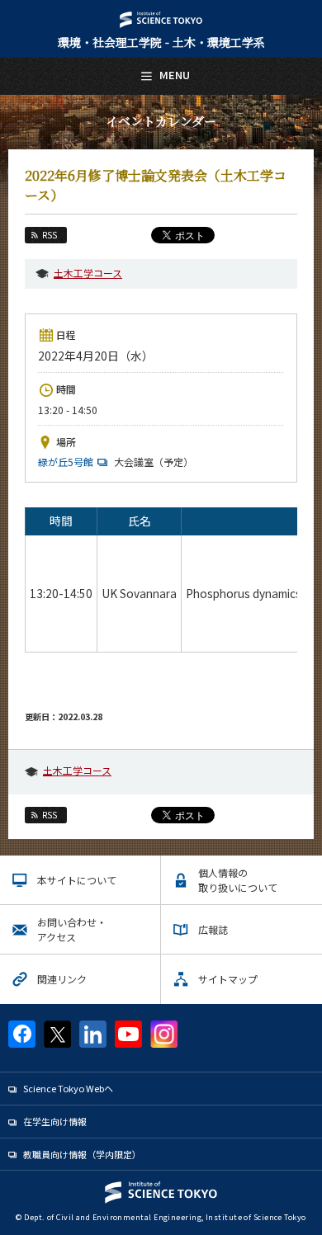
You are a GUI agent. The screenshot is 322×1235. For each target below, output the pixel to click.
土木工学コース (88, 273)
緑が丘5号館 (65, 462)
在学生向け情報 (55, 1121)
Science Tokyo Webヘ (68, 1088)
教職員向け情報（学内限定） (82, 1154)
